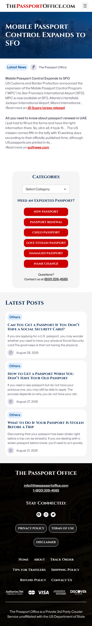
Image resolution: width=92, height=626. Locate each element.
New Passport (46, 212)
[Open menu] (85, 5)
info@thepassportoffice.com (46, 485)
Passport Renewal (46, 222)
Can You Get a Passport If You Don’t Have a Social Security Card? (44, 327)
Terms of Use (62, 528)
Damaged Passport (46, 253)
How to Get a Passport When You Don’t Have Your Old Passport (40, 376)
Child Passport (46, 232)
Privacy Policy (31, 528)
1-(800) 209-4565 (46, 490)
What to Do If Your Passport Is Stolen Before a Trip (46, 425)
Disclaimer (46, 542)
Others (14, 317)
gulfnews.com (38, 147)
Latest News (16, 67)
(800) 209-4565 (56, 279)
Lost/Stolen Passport (46, 243)
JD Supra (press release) (46, 107)
